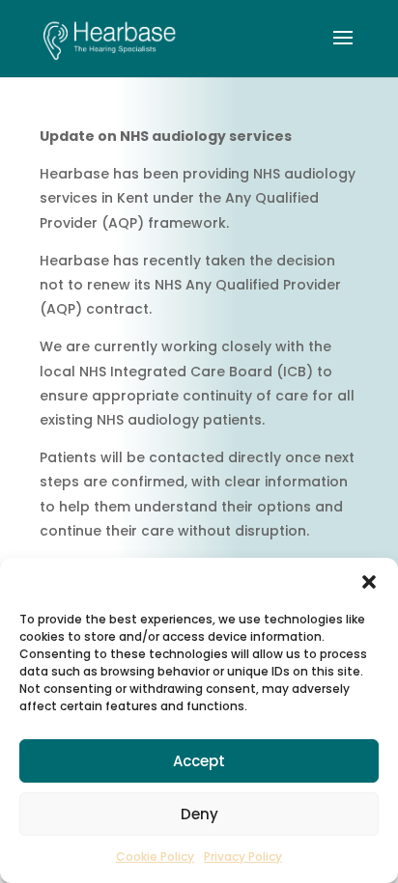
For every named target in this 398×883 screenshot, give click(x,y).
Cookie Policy (155, 856)
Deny (199, 814)
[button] (369, 582)
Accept (199, 761)
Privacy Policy (243, 856)
